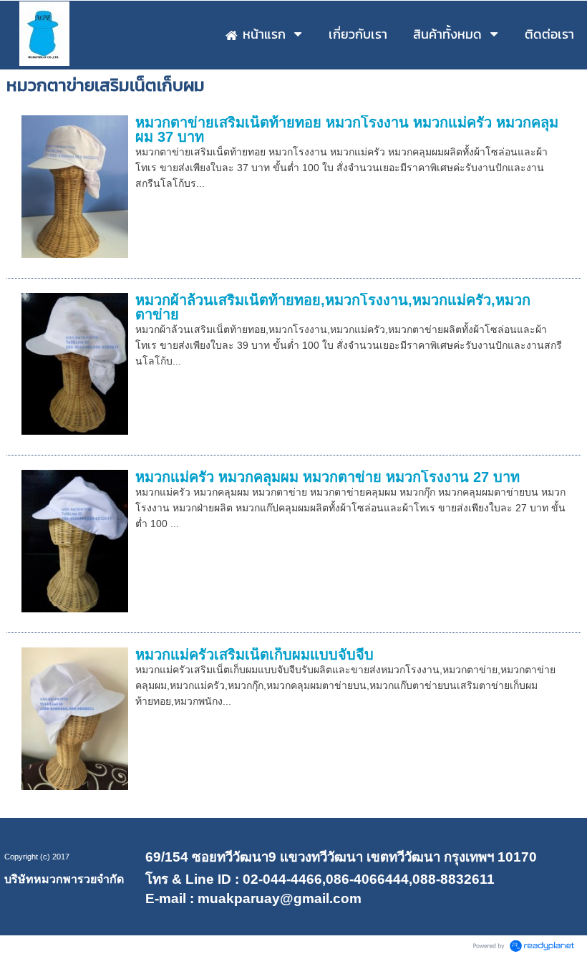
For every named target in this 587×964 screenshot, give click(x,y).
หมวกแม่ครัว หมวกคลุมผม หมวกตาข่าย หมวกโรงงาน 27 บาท (327, 477)
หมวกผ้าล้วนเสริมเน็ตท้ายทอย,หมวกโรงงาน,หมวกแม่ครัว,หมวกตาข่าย (332, 307)
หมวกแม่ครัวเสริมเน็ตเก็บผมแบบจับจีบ (254, 654)
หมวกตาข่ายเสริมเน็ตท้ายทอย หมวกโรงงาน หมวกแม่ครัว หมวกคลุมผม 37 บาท (346, 130)
